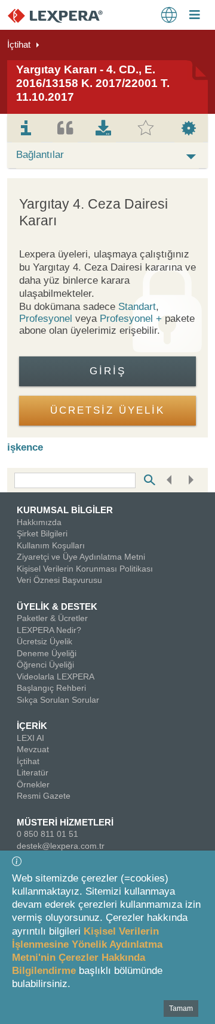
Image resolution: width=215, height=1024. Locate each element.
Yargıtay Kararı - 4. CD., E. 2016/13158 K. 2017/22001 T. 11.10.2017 (93, 83)
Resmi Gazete (43, 795)
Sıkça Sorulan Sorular (58, 700)
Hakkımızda (39, 522)
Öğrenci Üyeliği (45, 664)
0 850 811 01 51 (47, 834)
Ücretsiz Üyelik (44, 641)
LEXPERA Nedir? (49, 630)
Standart (137, 306)
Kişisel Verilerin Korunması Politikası (85, 568)
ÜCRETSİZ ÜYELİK (107, 410)
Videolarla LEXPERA (55, 676)
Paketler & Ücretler (52, 618)
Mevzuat (33, 749)
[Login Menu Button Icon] (195, 16)
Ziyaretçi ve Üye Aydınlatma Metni (81, 556)
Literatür (32, 772)
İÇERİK (32, 726)
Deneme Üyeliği (46, 653)
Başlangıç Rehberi (51, 688)
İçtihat (18, 44)
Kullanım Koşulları (51, 545)
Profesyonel (45, 318)
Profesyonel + (132, 318)
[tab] (26, 128)
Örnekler (33, 784)
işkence (25, 447)
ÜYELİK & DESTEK (57, 606)
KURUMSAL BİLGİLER (65, 510)
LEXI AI (30, 738)
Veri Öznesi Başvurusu (59, 580)
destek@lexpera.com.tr (61, 846)
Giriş (108, 371)
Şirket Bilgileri (42, 533)
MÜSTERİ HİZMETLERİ (65, 822)
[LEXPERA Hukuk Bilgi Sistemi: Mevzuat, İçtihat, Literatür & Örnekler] (67, 15)
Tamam (181, 1008)
